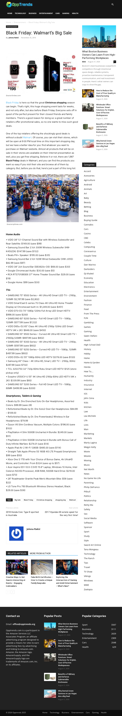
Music (87, 464)
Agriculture (89, 180)
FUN (86, 318)
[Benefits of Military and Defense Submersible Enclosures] (88, 127)
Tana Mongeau (91, 549)
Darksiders (89, 269)
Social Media (90, 518)
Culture (87, 260)
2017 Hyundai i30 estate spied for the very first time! (61, 514)
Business (32, 13)
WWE (86, 585)
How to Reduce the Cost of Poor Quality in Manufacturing (106, 93)
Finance (88, 304)
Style (86, 540)
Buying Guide (90, 220)
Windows (88, 580)
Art (85, 193)
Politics (87, 496)
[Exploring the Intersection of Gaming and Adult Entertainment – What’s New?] (67, 567)
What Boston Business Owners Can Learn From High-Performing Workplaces (99, 54)
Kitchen (88, 407)
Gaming (65, 13)
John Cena (89, 398)
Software (88, 522)
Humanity (89, 375)
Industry (88, 380)
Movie (87, 451)
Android (88, 184)
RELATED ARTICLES (17, 553)
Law (86, 411)
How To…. (88, 371)
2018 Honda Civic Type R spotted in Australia (22, 514)
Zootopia (88, 589)
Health (75, 13)
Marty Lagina (90, 442)
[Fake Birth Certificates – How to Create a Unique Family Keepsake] (42, 567)
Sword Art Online (92, 545)
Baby (86, 197)
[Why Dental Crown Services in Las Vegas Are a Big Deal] (88, 144)
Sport (86, 531)
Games (87, 327)
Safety (87, 509)
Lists (86, 424)
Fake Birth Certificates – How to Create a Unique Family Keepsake (42, 580)
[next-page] (12, 592)
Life (85, 420)
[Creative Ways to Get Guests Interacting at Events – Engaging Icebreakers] (17, 567)
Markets (88, 438)
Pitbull (87, 491)
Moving (87, 460)
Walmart (27, 137)
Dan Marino (90, 264)
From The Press (91, 313)
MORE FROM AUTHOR (40, 553)
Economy (88, 278)
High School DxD (92, 344)
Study (87, 536)
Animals (88, 189)
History (87, 349)
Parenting (89, 482)
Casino (87, 233)
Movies (87, 456)
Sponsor (88, 527)
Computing (89, 246)
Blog (86, 211)
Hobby (87, 353)
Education (89, 282)
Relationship (90, 500)
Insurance (89, 384)
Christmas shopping (44, 500)
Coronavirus (90, 251)
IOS (85, 393)
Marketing (89, 433)
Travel (87, 567)
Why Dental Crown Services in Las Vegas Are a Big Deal (105, 143)
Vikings (87, 576)
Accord (87, 171)
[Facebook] (9, 44)
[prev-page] (8, 592)
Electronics (89, 286)
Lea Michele (90, 416)
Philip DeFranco (92, 487)
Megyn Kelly (90, 447)
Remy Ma (88, 504)
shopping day (60, 500)
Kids (86, 402)
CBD (86, 238)
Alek (84, 62)
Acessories (89, 175)
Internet (88, 389)
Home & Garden (92, 362)
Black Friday (12, 102)
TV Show (88, 571)
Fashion (88, 300)
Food (86, 309)
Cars (57, 13)
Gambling (89, 322)
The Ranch (89, 558)
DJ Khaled (89, 273)
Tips (86, 562)
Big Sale (18, 500)
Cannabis (88, 224)
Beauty (87, 202)
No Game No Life (92, 478)
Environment (90, 295)
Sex (85, 513)
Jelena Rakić (14, 37)
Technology (20, 13)
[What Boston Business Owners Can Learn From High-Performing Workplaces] (99, 36)
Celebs (87, 242)
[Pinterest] (23, 44)
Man (86, 429)
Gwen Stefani (90, 335)
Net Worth (89, 469)
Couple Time (90, 255)
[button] (112, 4)
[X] (16, 44)
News (86, 473)
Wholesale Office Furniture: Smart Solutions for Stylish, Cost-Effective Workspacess (105, 110)
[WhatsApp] (29, 44)
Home (9, 13)
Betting (87, 206)
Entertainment (46, 13)
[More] (36, 44)
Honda (87, 367)
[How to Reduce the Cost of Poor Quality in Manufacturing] (88, 93)
